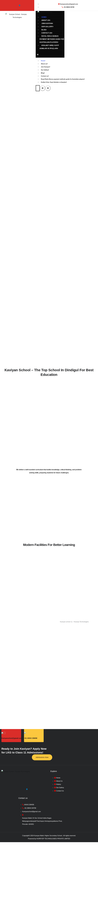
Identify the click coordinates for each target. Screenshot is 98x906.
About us (45, 20)
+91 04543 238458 (30, 738)
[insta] (19, 5)
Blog (43, 30)
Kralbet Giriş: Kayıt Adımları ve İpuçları (49, 47)
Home (43, 17)
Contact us (46, 33)
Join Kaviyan (46, 23)
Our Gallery (47, 26)
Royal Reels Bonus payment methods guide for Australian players (52, 39)
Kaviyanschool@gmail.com (11, 738)
